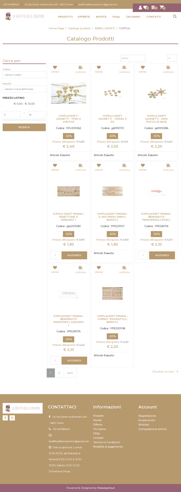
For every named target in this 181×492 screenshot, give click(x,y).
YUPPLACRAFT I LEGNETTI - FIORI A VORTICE (68, 118)
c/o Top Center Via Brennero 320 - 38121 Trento (49, 4)
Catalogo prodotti (79, 28)
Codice (6, 69)
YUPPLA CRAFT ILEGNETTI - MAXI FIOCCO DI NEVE (156, 118)
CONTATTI (154, 16)
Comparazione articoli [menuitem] (152, 429)
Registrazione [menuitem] (147, 415)
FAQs (116, 16)
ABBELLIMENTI (105, 28)
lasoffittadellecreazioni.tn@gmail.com (98, 4)
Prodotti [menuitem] (98, 415)
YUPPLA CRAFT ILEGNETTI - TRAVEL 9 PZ (112, 118)
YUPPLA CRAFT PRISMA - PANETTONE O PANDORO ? (68, 216)
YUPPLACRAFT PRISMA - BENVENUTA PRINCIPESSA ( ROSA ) (156, 216)
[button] (24, 127)
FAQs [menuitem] (96, 433)
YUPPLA (124, 28)
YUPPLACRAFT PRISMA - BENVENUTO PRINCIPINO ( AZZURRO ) (68, 320)
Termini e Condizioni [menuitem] (106, 442)
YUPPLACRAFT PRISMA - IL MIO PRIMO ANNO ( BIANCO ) (112, 216)
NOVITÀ (101, 16)
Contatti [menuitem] (98, 437)
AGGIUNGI (74, 255)
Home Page (56, 28)
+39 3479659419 (11, 4)
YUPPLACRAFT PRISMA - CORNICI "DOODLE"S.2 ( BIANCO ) (112, 319)
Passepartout (106, 488)
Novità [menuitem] (97, 420)
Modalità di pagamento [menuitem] (108, 446)
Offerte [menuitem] (97, 424)
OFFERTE (84, 16)
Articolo (7, 83)
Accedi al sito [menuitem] (146, 420)
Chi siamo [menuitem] (99, 429)
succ (70, 372)
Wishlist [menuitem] (143, 424)
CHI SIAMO (133, 16)
